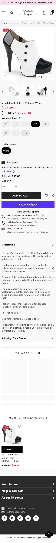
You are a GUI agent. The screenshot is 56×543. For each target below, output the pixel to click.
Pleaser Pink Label (10, 454)
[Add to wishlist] (19, 426)
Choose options (13, 449)
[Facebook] (4, 518)
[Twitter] (36, 518)
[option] (28, 53)
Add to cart (21, 195)
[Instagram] (12, 518)
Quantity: (6, 180)
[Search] (12, 13)
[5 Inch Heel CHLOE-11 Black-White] (12, 434)
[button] (46, 76)
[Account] (44, 12)
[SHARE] (52, 195)
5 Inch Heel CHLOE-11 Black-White (10, 459)
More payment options (28, 211)
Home (4, 23)
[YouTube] (28, 518)
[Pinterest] (20, 518)
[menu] (3, 13)
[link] (46, 195)
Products (14, 23)
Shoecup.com (26, 537)
